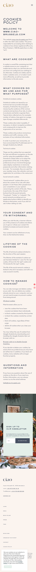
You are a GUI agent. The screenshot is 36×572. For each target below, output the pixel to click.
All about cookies (9, 301)
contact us (6, 495)
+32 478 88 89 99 (17, 491)
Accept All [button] (8, 566)
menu (4, 511)
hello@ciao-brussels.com (11, 383)
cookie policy (7, 546)
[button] (32, 5)
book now (6, 533)
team (4, 524)
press (5, 519)
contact (5, 542)
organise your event (9, 537)
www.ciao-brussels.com (14, 33)
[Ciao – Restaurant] (8, 5)
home (4, 506)
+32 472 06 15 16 (13, 488)
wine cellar (7, 515)
